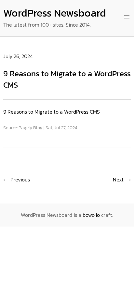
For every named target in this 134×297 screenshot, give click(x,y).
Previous (20, 179)
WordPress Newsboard (54, 13)
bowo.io (91, 215)
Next (118, 179)
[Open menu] (127, 17)
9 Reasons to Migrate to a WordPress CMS (51, 112)
